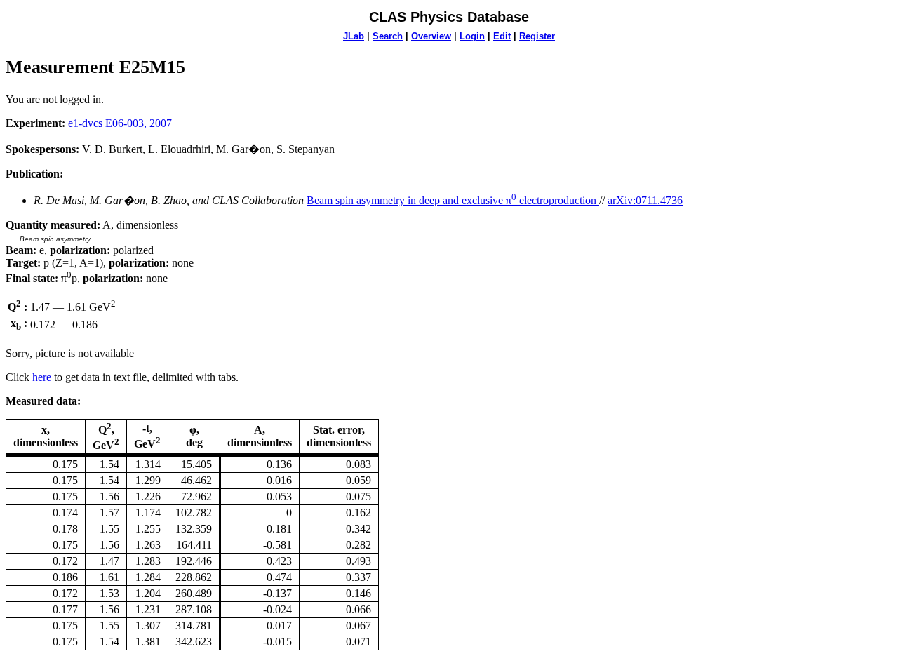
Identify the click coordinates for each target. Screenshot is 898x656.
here (41, 377)
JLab (353, 36)
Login (472, 36)
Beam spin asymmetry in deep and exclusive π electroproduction (453, 200)
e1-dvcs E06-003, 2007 (120, 123)
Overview (431, 36)
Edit (502, 36)
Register (537, 36)
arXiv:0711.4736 (645, 200)
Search (388, 36)
